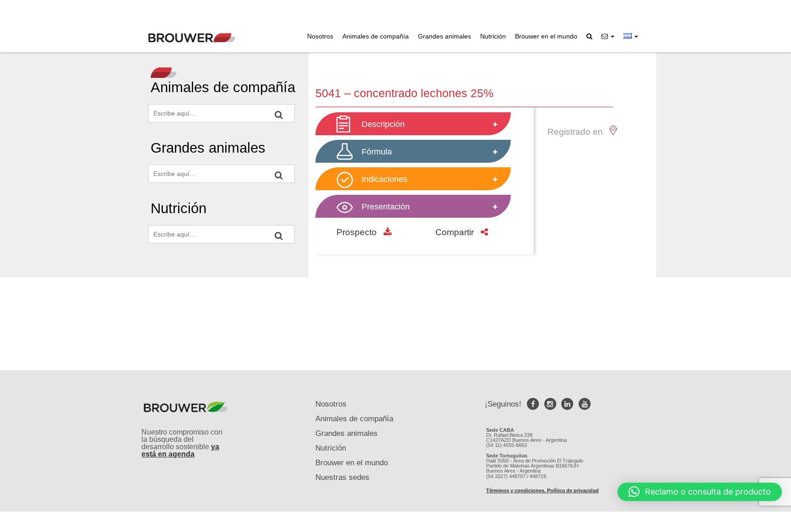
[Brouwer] (191, 38)
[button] (608, 36)
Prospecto (357, 232)
